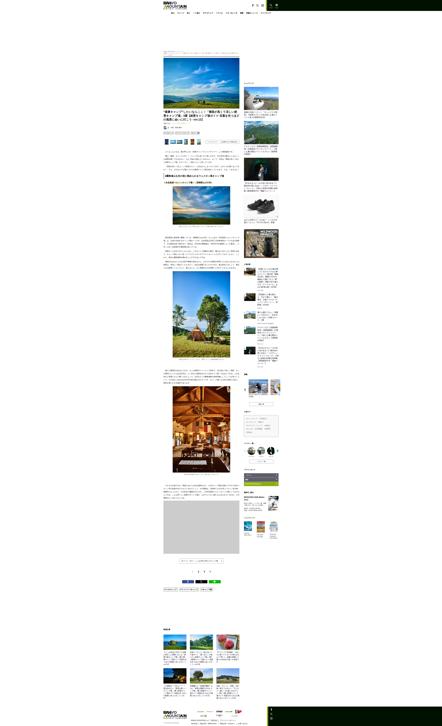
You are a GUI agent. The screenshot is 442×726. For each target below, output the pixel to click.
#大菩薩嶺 (258, 429)
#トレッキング (251, 418)
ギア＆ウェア (208, 13)
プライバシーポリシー (228, 720)
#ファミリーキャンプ (182, 133)
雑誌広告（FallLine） (228, 724)
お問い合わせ (243, 724)
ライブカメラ (266, 13)
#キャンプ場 (195, 133)
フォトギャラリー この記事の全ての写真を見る (222, 142)
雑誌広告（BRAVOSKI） (209, 724)
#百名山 (249, 432)
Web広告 (194, 724)
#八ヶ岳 (249, 429)
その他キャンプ (184, 123)
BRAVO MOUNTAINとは (200, 720)
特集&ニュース (252, 13)
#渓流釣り (263, 418)
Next (278, 389)
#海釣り (261, 422)
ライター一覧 (261, 461)
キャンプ (180, 13)
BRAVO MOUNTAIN (169, 51)
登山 (172, 13)
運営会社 (214, 720)
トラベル (219, 13)
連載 (241, 13)
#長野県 (267, 429)
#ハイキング (251, 422)
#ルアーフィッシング (254, 425)
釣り (188, 13)
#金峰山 (267, 425)
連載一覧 (261, 404)
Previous (245, 389)
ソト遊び (196, 13)
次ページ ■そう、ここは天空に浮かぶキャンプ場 (200, 561)
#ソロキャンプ (168, 133)
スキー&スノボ (231, 13)
